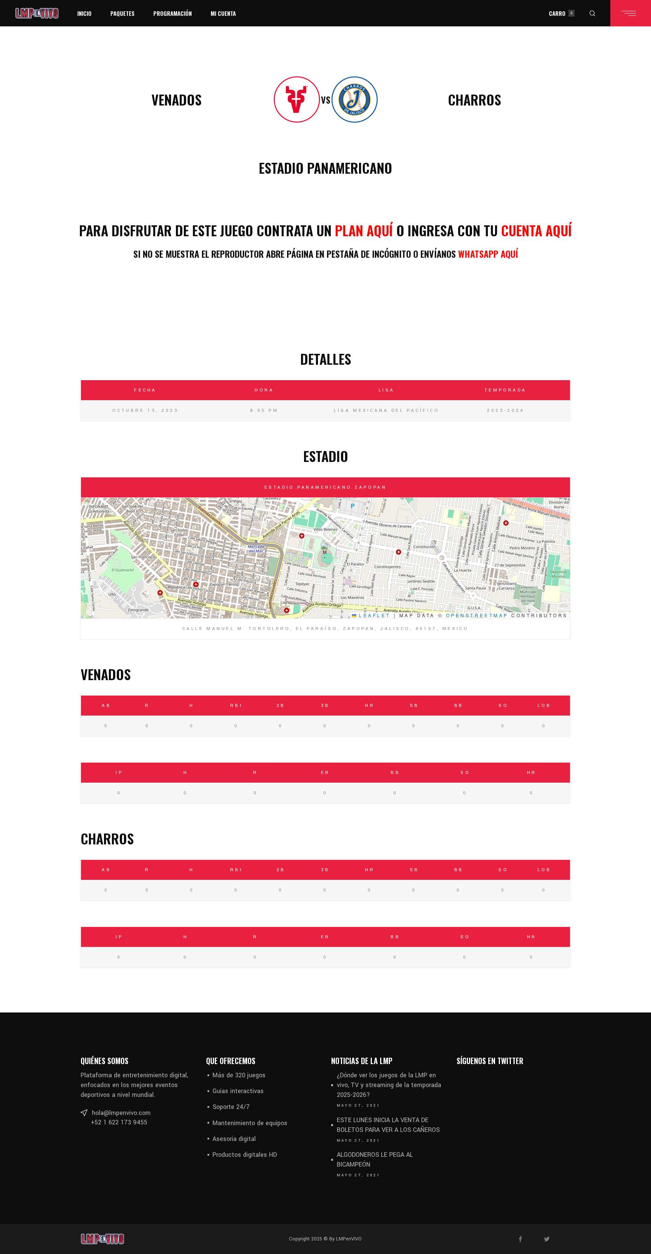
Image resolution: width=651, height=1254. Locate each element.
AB (106, 705)
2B (281, 705)
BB (459, 705)
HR (369, 705)
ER (325, 772)
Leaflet (373, 615)
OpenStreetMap (477, 615)
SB (414, 705)
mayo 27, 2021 (359, 1105)
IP (119, 772)
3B (325, 705)
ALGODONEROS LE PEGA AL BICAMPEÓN (375, 1159)
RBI (236, 705)
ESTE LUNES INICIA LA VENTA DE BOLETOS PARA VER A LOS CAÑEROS (388, 1125)
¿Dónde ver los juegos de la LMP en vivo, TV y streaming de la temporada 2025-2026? (389, 1085)
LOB (545, 705)
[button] (325, 550)
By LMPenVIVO (345, 1239)
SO (503, 705)
